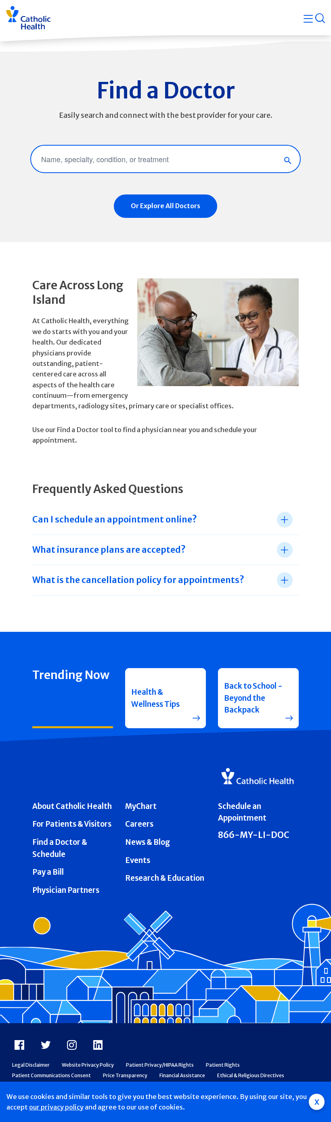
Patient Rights (223, 1065)
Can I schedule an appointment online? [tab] (114, 519)
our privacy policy (56, 1107)
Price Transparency (125, 1075)
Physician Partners (65, 890)
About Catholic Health (72, 806)
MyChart (141, 806)
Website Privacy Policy (88, 1065)
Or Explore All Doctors (165, 206)
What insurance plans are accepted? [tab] (108, 549)
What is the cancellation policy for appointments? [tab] (138, 580)
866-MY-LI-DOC (253, 834)
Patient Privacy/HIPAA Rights (160, 1065)
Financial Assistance (182, 1075)
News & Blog (147, 842)
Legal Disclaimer (31, 1065)
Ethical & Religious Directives (250, 1075)
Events (137, 860)
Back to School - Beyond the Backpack (253, 698)
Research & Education (164, 878)
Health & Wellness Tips (155, 698)
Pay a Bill (48, 872)
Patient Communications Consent (51, 1075)
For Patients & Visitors (71, 824)
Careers (139, 824)
